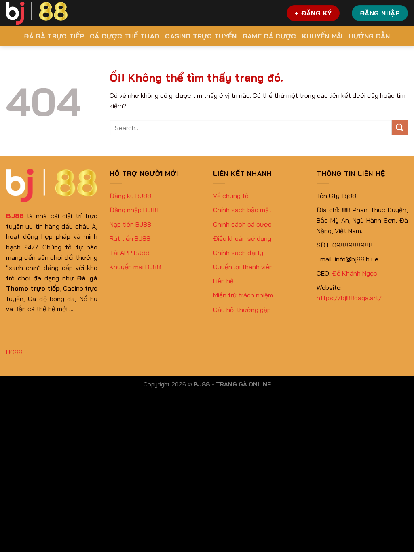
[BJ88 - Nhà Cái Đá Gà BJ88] (37, 13)
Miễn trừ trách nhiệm (243, 295)
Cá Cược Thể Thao (124, 36)
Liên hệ (223, 281)
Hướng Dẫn (369, 36)
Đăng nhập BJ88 (134, 210)
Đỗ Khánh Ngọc (354, 273)
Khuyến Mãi (322, 36)
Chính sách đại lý (238, 253)
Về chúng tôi (231, 196)
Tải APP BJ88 (130, 253)
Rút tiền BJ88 (130, 238)
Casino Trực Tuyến (201, 36)
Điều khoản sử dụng (242, 238)
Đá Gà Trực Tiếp (54, 36)
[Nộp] (400, 127)
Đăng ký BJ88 (130, 196)
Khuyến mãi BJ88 (135, 267)
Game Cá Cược (269, 36)
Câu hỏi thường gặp (242, 309)
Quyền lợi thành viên (243, 267)
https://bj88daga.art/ (349, 298)
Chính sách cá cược (242, 224)
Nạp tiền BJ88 (130, 224)
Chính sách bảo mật (242, 210)
